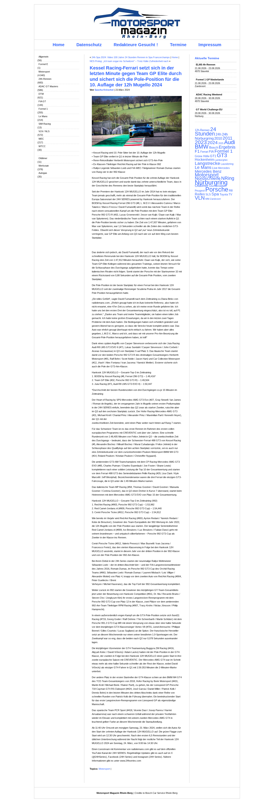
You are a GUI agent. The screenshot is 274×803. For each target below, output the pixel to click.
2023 (201, 142)
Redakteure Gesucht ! (136, 44)
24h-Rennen (45, 79)
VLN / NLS (44, 131)
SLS (208, 194)
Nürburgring (211, 182)
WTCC (42, 146)
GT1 (213, 156)
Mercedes (224, 168)
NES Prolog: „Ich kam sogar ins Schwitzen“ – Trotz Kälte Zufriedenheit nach (129, 61)
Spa (215, 194)
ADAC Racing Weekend (209, 94)
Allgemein (43, 56)
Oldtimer (43, 158)
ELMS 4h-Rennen (205, 64)
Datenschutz (89, 44)
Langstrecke (207, 163)
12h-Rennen (202, 130)
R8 (231, 190)
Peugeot (200, 190)
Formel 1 (43, 109)
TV (230, 194)
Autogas (43, 173)
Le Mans (43, 116)
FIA (211, 151)
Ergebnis (227, 147)
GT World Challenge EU (209, 109)
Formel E (43, 64)
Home (58, 44)
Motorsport (44, 71)
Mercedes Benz (208, 171)
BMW (201, 146)
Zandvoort (215, 199)
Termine (178, 44)
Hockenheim (204, 159)
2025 (220, 143)
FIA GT (42, 101)
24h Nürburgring (211, 136)
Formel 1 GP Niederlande (210, 79)
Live (214, 168)
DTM (41, 94)
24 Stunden (205, 131)
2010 (218, 138)
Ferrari (204, 151)
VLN (200, 198)
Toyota (224, 194)
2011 (227, 138)
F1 (197, 151)
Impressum (209, 44)
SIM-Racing (45, 124)
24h (218, 134)
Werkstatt (44, 165)
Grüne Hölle (202, 156)
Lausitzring (227, 163)
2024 (212, 142)
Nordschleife (207, 178)
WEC (41, 138)
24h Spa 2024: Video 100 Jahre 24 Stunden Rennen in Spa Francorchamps (131, 57)
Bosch (213, 147)
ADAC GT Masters (48, 86)
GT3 (222, 155)
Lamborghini (221, 160)
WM (207, 199)
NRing (227, 178)
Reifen (200, 194)
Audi (229, 142)
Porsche (216, 189)
